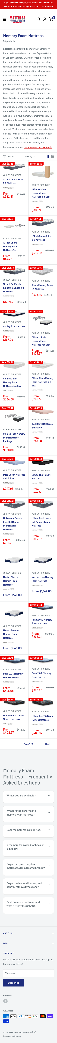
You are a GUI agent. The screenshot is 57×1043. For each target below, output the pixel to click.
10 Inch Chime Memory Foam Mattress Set (10, 246)
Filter (11, 156)
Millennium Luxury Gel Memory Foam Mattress (41, 522)
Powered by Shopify (12, 1036)
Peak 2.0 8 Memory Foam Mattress (41, 675)
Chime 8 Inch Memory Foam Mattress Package (14, 437)
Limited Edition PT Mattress (41, 476)
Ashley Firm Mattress (14, 326)
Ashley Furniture (12, 175)
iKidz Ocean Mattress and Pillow (14, 476)
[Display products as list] (52, 156)
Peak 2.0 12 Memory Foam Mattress (13, 675)
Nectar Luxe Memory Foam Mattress (42, 579)
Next (47, 744)
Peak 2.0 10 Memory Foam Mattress (42, 621)
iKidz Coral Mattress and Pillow (42, 425)
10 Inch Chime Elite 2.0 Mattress (13, 181)
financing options (29, 913)
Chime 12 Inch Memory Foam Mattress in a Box (12, 382)
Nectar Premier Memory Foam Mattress (11, 634)
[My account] (44, 19)
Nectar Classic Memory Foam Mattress (10, 581)
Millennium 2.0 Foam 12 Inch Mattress (13, 717)
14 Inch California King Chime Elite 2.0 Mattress (13, 288)
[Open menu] (4, 19)
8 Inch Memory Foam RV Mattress (42, 287)
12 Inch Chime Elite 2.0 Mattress (41, 238)
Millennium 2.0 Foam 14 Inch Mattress (42, 718)
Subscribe (13, 982)
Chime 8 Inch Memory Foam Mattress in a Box (43, 382)
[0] (51, 19)
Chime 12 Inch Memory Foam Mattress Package (41, 341)
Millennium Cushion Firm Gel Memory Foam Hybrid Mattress (13, 524)
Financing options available (38, 146)
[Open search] (38, 19)
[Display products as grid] (47, 156)
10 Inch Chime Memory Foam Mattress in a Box (41, 193)
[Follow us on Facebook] (5, 1001)
